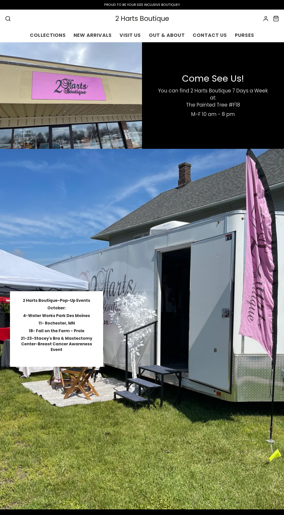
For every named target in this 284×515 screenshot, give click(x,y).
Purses (244, 35)
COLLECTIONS (48, 35)
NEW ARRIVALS (93, 35)
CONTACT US (210, 35)
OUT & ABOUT (167, 35)
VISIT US (130, 35)
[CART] (276, 19)
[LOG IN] (266, 19)
